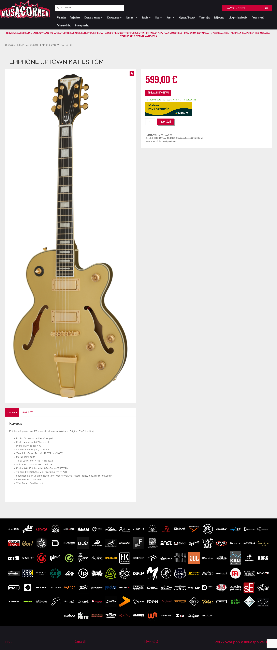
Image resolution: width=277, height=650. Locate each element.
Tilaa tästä (165, 121)
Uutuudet (61, 17)
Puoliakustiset (182, 138)
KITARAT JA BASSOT (27, 45)
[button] (132, 73)
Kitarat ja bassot (92, 17)
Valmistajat (204, 17)
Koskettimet (113, 17)
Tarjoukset (75, 17)
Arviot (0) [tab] (27, 412)
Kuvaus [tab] (11, 412)
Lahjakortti (219, 17)
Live (157, 17)
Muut (168, 17)
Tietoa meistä (258, 17)
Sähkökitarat (196, 138)
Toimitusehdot (64, 25)
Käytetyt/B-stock (187, 17)
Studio (145, 17)
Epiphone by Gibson (166, 141)
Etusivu (11, 45)
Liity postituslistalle (238, 17)
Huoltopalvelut (82, 25)
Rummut (130, 17)
